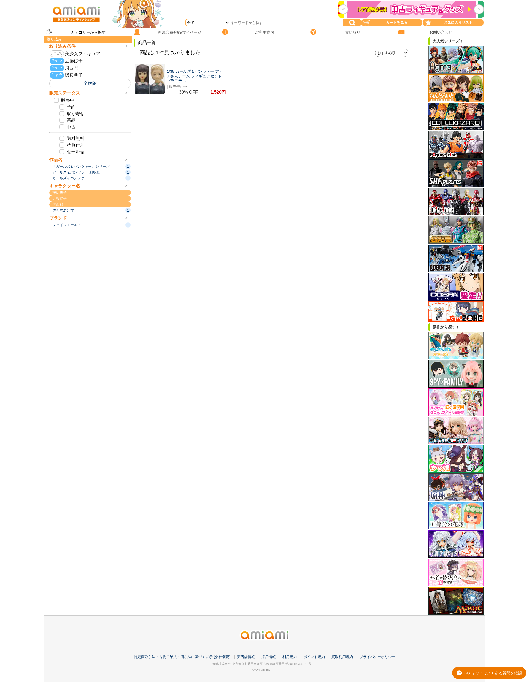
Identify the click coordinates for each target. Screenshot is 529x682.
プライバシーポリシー (377, 657)
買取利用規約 (342, 657)
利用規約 (289, 657)
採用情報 (268, 657)
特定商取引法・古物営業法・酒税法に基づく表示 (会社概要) (182, 657)
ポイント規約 (314, 657)
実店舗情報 (246, 657)
